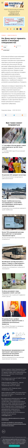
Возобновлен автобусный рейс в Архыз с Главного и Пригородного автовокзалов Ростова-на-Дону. (13, 263)
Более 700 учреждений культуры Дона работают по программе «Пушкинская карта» (13, 233)
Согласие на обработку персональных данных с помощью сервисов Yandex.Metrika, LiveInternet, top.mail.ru (13, 424)
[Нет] (26, 442)
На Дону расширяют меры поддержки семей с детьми (11, 292)
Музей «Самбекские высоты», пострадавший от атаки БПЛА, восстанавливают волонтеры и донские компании (12, 203)
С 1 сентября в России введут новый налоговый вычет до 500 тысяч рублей (14, 147)
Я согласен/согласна (14, 445)
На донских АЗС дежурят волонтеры (14, 175)
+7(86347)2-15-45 (14, 13)
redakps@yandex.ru (14, 14)
